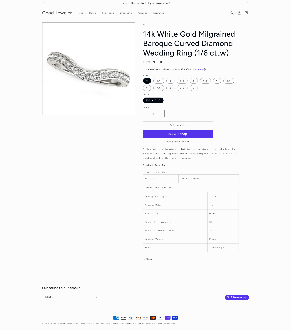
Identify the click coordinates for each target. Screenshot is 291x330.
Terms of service (166, 324)
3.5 (159, 81)
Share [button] (149, 259)
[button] (81, 13)
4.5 (182, 81)
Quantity (148, 107)
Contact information (123, 324)
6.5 (229, 81)
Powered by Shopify (77, 324)
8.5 (182, 88)
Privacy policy (100, 324)
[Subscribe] (95, 297)
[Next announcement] (248, 3)
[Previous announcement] (43, 3)
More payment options (178, 141)
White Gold (153, 100)
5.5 (205, 81)
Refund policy (145, 324)
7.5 (159, 88)
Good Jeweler (58, 324)
